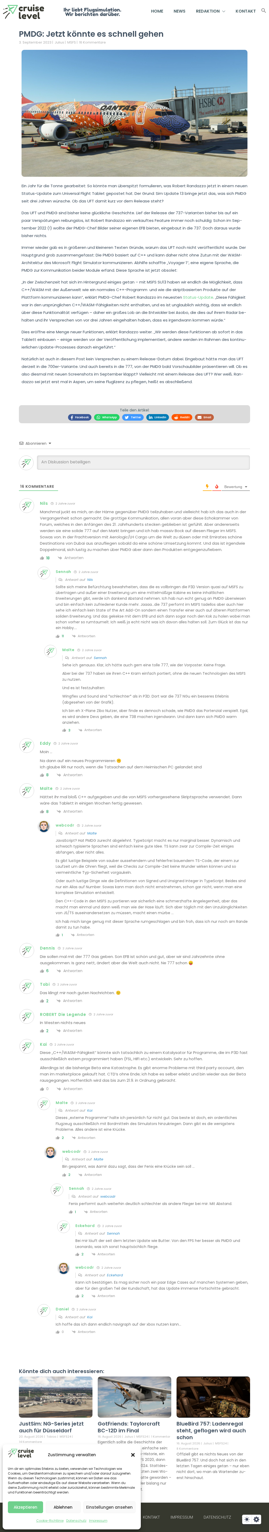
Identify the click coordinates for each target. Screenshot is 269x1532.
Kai (89, 1110)
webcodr (108, 1196)
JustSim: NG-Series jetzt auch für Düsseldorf (51, 1427)
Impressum (98, 1520)
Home (157, 11)
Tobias (51, 1436)
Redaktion (208, 11)
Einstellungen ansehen (109, 1507)
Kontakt (246, 11)
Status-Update (198, 297)
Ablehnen (63, 1507)
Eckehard (115, 1275)
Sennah (100, 657)
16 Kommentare (92, 42)
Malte (92, 833)
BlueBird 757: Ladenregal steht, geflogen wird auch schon (211, 1430)
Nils (90, 579)
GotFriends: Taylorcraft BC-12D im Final (129, 1427)
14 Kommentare (30, 1442)
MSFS (71, 42)
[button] (133, 1455)
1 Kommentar (160, 1436)
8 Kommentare (187, 1449)
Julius (59, 42)
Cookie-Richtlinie (50, 1520)
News (179, 11)
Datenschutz (76, 1520)
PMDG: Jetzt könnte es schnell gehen (91, 34)
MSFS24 (65, 1436)
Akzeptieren (25, 1507)
